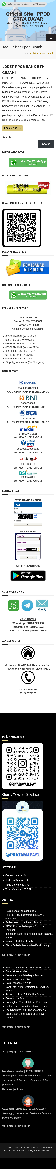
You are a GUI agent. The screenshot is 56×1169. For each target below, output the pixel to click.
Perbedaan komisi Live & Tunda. (23, 922)
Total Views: (12, 884)
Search (6, 137)
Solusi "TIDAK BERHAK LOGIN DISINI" (27, 967)
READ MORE (11, 128)
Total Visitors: (13, 889)
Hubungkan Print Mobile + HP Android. (26, 1002)
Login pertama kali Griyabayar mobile (26, 1010)
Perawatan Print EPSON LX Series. (25, 994)
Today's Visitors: (15, 880)
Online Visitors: (14, 875)
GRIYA (49, 1150)
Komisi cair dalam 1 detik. (19, 941)
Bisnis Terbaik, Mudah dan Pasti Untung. (27, 945)
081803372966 (35, 623)
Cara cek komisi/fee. (16, 971)
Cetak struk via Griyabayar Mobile (24, 975)
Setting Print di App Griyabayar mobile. (26, 1006)
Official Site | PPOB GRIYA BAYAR (28, 16)
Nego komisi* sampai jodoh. (20, 911)
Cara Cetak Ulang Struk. (18, 979)
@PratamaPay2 (34, 627)
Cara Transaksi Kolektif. (18, 983)
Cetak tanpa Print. (15, 998)
